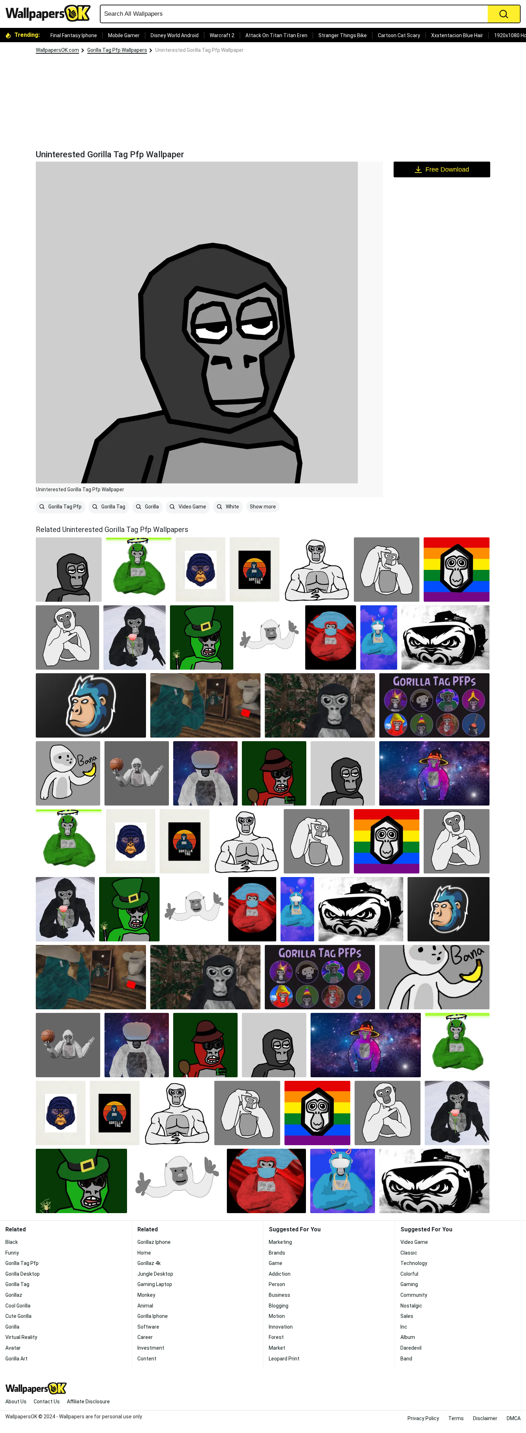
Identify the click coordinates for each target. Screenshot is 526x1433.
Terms (456, 1418)
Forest (276, 1337)
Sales (406, 1316)
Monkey (146, 1295)
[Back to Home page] (50, 13)
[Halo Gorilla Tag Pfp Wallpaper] (139, 569)
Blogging (278, 1306)
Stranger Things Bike (342, 35)
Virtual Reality (21, 1337)
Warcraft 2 (222, 35)
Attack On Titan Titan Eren (276, 35)
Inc (403, 1327)
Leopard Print (284, 1358)
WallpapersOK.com (57, 50)
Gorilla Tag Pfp (64, 506)
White (232, 506)
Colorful (409, 1274)
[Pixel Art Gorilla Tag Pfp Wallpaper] (320, 705)
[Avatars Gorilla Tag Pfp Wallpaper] (434, 705)
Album (407, 1337)
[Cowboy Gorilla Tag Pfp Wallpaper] (205, 705)
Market (277, 1348)
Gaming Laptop (154, 1284)
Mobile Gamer (124, 35)
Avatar (13, 1348)
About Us (15, 1401)
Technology (413, 1263)
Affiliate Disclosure (88, 1401)
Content (146, 1358)
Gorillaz (13, 1295)
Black (11, 1242)
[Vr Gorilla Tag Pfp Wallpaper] (445, 637)
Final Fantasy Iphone (73, 35)
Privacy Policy (423, 1418)
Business (279, 1295)
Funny (12, 1253)
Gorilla (151, 506)
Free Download (447, 169)
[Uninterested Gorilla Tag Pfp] (69, 569)
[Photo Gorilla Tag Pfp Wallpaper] (387, 569)
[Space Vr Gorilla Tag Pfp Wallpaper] (205, 773)
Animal (145, 1306)
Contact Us (47, 1401)
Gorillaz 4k (149, 1263)
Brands (277, 1253)
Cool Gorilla (17, 1306)
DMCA (514, 1418)
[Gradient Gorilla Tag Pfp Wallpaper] (254, 569)
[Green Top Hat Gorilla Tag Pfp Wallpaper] (201, 637)
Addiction (280, 1274)
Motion (277, 1316)
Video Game (191, 506)
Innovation (281, 1327)
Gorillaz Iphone (154, 1242)
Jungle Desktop (155, 1274)
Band (406, 1358)
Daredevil (411, 1348)
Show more (263, 506)
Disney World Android (175, 35)
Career (145, 1337)
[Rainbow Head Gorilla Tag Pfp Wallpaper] (457, 569)
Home (144, 1253)
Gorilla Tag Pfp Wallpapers (117, 50)
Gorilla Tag (112, 506)
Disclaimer (485, 1418)
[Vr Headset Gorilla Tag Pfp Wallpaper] (378, 637)
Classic (408, 1253)
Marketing (280, 1242)
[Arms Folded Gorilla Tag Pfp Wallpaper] (317, 569)
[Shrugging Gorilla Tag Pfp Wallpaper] (136, 773)
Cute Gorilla (18, 1316)
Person (277, 1284)
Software (148, 1327)
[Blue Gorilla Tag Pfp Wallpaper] (91, 705)
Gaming (409, 1284)
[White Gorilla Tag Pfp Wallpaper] (269, 637)
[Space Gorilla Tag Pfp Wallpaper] (434, 773)
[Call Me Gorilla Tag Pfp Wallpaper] (67, 637)
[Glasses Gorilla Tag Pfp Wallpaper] (200, 569)
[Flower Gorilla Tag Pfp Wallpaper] (134, 637)
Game (275, 1263)
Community (413, 1295)
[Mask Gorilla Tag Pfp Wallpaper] (330, 637)
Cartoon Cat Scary (399, 35)
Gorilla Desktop (22, 1274)
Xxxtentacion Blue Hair (457, 35)
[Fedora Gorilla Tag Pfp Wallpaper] (274, 773)
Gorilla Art (16, 1358)
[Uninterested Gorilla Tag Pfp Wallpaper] (343, 773)
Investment (150, 1348)
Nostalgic (411, 1306)
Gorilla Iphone (152, 1316)
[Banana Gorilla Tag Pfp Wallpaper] (68, 773)
